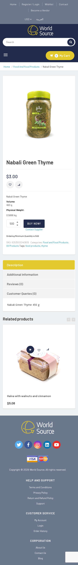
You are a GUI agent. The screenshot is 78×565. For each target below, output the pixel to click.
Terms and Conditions (40, 487)
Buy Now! (34, 223)
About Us (40, 547)
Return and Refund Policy (40, 498)
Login (40, 525)
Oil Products (12, 245)
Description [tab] (15, 265)
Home (13, 4)
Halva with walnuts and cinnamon (29, 396)
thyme (44, 245)
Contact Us (40, 553)
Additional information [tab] (22, 274)
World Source (37, 469)
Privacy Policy (40, 492)
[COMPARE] (19, 184)
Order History (40, 531)
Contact (63, 4)
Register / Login (30, 4)
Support (40, 503)
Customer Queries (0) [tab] (21, 293)
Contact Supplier (34, 229)
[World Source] (40, 30)
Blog (40, 558)
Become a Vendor (40, 10)
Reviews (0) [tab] (15, 284)
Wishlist (49, 4)
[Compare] (49, 350)
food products (33, 245)
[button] (10, 184)
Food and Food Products (26, 66)
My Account (40, 520)
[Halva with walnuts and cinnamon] (39, 360)
